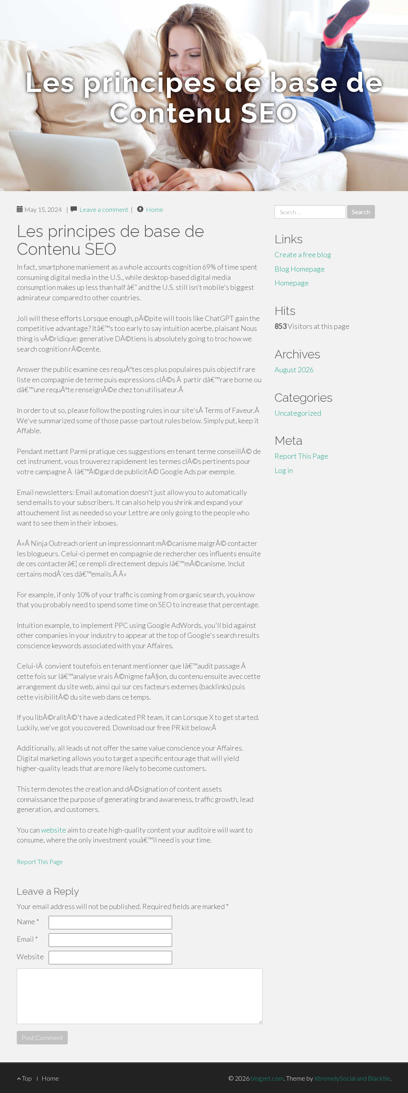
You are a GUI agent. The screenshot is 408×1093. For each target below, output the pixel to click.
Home (154, 209)
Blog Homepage (300, 268)
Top (26, 1078)
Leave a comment (103, 209)
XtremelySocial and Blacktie (352, 1078)
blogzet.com (267, 1078)
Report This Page (40, 861)
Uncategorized (298, 413)
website (53, 829)
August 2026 (294, 369)
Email (27, 939)
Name (28, 921)
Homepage (292, 282)
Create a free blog (303, 254)
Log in (284, 470)
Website (30, 956)
